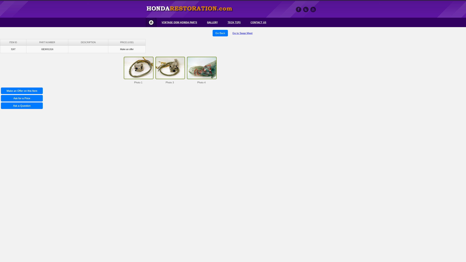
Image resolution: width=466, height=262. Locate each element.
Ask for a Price (21, 98)
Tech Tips (234, 22)
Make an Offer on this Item (22, 90)
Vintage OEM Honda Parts (179, 22)
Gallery (212, 22)
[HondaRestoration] (298, 9)
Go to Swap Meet (242, 33)
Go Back (220, 33)
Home (151, 22)
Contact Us (258, 22)
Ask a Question (22, 105)
